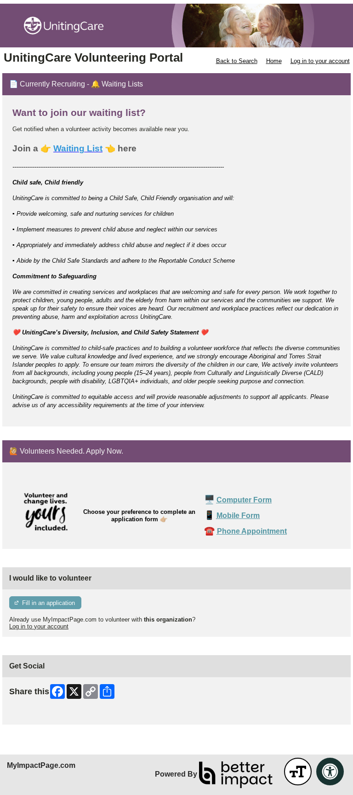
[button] (298, 771)
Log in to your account (320, 61)
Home (274, 61)
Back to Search (236, 61)
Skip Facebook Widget (39, 714)
